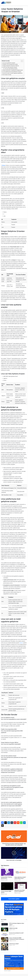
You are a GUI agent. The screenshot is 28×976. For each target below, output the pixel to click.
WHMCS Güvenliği (13, 928)
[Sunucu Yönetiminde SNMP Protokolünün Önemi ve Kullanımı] (4, 939)
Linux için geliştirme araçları (9, 62)
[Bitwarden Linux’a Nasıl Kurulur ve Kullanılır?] (21, 885)
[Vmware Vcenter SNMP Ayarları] (7, 886)
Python (3, 165)
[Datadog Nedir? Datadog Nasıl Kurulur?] (7, 872)
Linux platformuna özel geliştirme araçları (12, 71)
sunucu (21, 642)
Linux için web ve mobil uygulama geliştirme (12, 73)
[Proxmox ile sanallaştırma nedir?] (4, 934)
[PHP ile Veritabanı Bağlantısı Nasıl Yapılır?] (4, 924)
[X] (5, 822)
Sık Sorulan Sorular (7, 74)
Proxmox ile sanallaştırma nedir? (16, 932)
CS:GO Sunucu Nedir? (14, 943)
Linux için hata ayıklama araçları (10, 67)
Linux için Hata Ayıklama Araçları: (11, 68)
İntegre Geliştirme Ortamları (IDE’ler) (11, 65)
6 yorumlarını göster (14, 898)
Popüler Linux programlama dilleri (10, 64)
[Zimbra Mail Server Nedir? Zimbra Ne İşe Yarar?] (21, 872)
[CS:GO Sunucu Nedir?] (4, 946)
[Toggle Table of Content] (21, 61)
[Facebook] (2, 822)
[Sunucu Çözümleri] (6, 2)
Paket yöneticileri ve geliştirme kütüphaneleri (13, 70)
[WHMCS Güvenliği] (4, 929)
